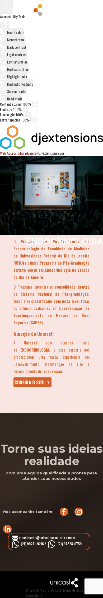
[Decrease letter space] (31, 120)
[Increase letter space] (35, 120)
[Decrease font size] (23, 109)
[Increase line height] (30, 114)
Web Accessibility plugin (17, 153)
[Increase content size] (36, 104)
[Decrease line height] (26, 114)
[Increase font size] (27, 109)
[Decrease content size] (33, 104)
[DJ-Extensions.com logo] (51, 147)
